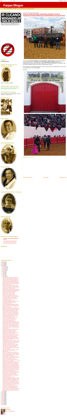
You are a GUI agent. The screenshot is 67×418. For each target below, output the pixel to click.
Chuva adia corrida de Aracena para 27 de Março (10, 298)
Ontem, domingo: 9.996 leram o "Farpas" (9, 288)
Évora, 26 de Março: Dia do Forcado (8, 355)
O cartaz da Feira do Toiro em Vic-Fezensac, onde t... (11, 389)
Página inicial (45, 177)
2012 (3, 401)
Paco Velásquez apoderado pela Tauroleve (9, 302)
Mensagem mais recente (27, 177)
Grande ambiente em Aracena (7, 303)
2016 (3, 397)
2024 (3, 263)
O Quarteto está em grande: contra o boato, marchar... (11, 322)
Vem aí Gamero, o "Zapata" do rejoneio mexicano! (10, 386)
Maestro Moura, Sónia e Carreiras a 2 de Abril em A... (11, 363)
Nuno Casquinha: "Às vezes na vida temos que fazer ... (11, 323)
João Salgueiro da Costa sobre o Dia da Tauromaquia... (11, 342)
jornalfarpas (9, 409)
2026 (3, 261)
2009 (3, 404)
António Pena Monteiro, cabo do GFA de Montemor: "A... (11, 356)
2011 (3, 402)
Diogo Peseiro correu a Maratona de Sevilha (9, 373)
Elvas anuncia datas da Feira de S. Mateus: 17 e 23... (11, 346)
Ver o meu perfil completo (9, 411)
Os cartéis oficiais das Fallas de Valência (9, 300)
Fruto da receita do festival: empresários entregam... (10, 310)
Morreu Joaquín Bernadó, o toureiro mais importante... (11, 364)
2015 (3, 398)
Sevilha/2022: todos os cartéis (7, 339)
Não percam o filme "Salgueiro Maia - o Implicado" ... (11, 385)
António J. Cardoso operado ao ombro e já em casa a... (11, 383)
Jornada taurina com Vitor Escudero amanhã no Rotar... (11, 362)
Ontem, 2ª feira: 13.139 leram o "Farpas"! (9, 358)
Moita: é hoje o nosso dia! (6, 306)
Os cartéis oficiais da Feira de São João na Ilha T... (10, 311)
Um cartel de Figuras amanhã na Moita (8, 316)
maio (4, 273)
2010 (3, 403)
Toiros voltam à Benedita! (6, 348)
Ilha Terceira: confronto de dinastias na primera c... (10, 387)
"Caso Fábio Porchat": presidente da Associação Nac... (11, 375)
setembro (4, 269)
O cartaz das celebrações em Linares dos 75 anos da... (11, 377)
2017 (3, 396)
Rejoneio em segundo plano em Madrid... (9, 350)
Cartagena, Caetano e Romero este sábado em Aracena (11, 365)
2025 (3, 262)
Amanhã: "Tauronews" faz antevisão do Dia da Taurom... (11, 338)
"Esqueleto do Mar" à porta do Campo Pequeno (10, 380)
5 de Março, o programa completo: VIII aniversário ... (11, 314)
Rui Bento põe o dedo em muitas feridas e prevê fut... (11, 332)
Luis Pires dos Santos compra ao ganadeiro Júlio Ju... (11, 354)
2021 (3, 392)
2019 (3, 394)
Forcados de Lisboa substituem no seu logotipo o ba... (11, 279)
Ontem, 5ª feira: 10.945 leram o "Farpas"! (9, 318)
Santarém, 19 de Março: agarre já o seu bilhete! (10, 359)
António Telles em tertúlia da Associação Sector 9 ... (10, 278)
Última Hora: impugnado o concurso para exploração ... (11, 283)
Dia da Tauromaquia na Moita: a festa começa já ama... (11, 326)
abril (3, 274)
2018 (3, 395)
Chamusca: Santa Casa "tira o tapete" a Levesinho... (11, 334)
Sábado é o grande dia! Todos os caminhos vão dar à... (11, 309)
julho (3, 271)
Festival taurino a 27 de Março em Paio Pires (9, 345)
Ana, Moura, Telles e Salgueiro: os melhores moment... (11, 286)
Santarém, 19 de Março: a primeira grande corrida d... (11, 304)
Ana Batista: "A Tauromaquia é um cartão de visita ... (11, 317)
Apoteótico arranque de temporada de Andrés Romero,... (11, 282)
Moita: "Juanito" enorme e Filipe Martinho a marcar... (10, 285)
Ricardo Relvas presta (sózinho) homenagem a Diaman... (11, 378)
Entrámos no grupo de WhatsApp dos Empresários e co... (11, 371)
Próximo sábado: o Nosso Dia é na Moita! (9, 333)
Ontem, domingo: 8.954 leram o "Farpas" (9, 370)
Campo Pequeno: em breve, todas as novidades (10, 307)
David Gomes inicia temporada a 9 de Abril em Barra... (11, 277)
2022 (3, 265)
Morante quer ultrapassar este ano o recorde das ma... (11, 390)
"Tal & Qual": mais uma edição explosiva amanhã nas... (11, 347)
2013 (3, 400)
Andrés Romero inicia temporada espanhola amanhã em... (11, 290)
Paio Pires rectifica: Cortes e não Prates (9, 292)
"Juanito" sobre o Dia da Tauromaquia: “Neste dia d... (11, 325)
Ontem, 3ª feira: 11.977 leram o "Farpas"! (9, 343)
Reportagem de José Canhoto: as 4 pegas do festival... (11, 287)
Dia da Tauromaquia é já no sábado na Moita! (9, 319)
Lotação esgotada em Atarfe (7, 284)
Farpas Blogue (13, 5)
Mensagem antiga (62, 177)
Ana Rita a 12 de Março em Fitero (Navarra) (9, 291)
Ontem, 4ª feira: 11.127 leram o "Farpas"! (9, 330)
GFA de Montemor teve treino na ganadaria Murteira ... (11, 366)
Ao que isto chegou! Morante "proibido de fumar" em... (11, 324)
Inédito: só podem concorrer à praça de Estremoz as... (11, 372)
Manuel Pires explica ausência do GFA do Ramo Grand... (11, 308)
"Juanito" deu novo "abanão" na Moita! (9, 294)
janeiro (4, 391)
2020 (3, 393)
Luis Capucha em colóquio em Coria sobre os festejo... (11, 349)
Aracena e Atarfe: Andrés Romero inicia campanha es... (11, 335)
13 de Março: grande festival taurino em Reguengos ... (11, 361)
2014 (3, 399)
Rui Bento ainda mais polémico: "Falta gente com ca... (11, 301)
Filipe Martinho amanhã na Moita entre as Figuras (10, 315)
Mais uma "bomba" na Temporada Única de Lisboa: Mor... (11, 388)
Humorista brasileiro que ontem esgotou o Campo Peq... (11, 381)
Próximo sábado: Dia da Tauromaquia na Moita (10, 374)
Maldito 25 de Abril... (6, 351)
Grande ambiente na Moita (7, 299)
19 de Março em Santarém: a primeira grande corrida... (11, 379)
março (4, 275)
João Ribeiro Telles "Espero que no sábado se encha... (11, 327)
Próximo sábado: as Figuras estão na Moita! (9, 331)
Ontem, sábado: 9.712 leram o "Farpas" (9, 293)
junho (4, 272)
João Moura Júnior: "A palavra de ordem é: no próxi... (11, 357)
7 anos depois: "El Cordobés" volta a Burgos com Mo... (11, 341)
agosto (4, 270)
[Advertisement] (33, 167)
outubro (4, 268)
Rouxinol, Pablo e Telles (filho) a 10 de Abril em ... (10, 295)
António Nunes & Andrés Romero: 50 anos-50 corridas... (11, 367)
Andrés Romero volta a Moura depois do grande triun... (11, 382)
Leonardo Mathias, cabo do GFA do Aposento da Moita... (11, 340)
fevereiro (4, 276)
